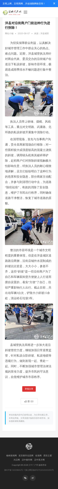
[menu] (25, 12)
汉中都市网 (27, 459)
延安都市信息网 (26, 455)
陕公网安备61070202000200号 (39, 470)
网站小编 (9, 33)
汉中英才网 (39, 459)
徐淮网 (38, 455)
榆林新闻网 (11, 455)
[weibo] (33, 478)
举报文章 (29, 389)
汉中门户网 (33, 465)
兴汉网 (17, 459)
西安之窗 (48, 455)
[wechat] (25, 478)
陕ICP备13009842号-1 (14, 470)
